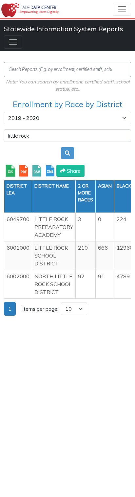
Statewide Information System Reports (63, 29)
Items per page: (40, 308)
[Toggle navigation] (122, 9)
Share (73, 171)
